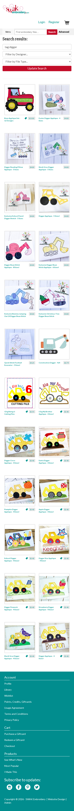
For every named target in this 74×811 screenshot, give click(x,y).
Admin (7, 802)
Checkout (9, 745)
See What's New (13, 759)
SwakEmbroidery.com (28, 10)
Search (52, 32)
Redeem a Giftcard (14, 739)
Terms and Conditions (16, 713)
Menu (8, 31)
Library (8, 689)
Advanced (64, 31)
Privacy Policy (11, 719)
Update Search (37, 68)
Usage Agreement (14, 707)
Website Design (56, 799)
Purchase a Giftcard (15, 733)
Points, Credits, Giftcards (18, 701)
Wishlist (8, 695)
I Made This (10, 771)
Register (54, 22)
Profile (7, 683)
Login (41, 22)
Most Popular (11, 765)
